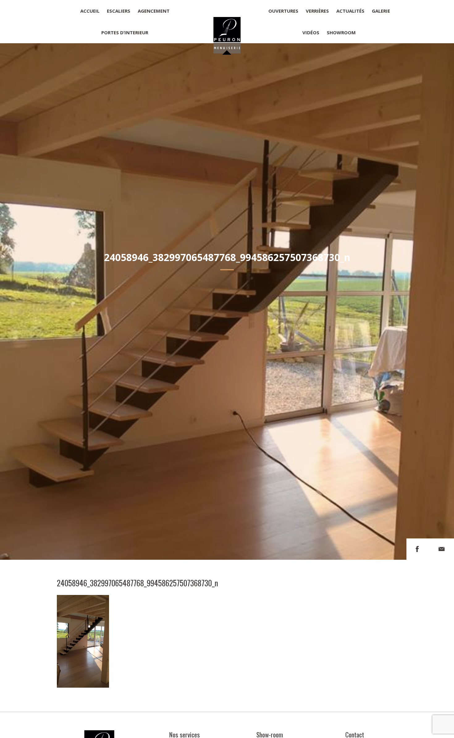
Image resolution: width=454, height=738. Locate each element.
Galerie (381, 11)
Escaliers (118, 11)
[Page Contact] (441, 549)
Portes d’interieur (124, 32)
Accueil (89, 11)
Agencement (154, 11)
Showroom (341, 32)
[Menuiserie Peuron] (227, 21)
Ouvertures (283, 11)
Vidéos (310, 32)
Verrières (317, 11)
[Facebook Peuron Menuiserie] (417, 549)
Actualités (350, 11)
